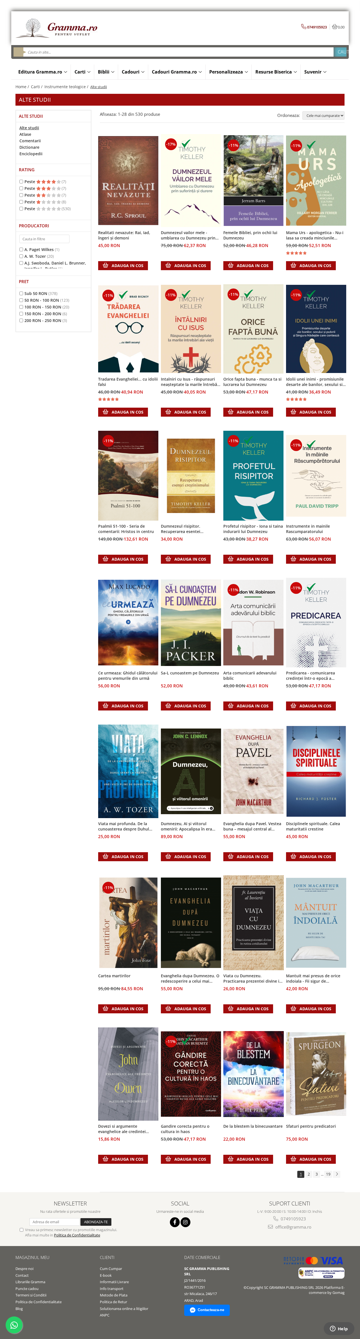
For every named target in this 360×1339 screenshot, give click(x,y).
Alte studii (29, 127)
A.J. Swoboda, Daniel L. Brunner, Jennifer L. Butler (55, 265)
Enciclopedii (30, 153)
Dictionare (29, 147)
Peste (30, 181)
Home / (22, 86)
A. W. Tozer (35, 256)
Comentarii (30, 140)
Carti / (37, 86)
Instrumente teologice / (66, 86)
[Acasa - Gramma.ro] (57, 28)
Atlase (25, 134)
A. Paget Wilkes (39, 249)
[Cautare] (340, 52)
